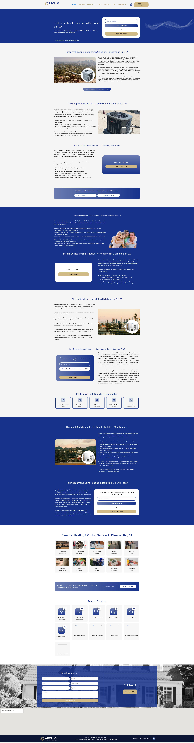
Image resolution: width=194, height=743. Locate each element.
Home (56, 40)
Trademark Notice (145, 738)
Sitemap (135, 738)
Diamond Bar (61, 40)
